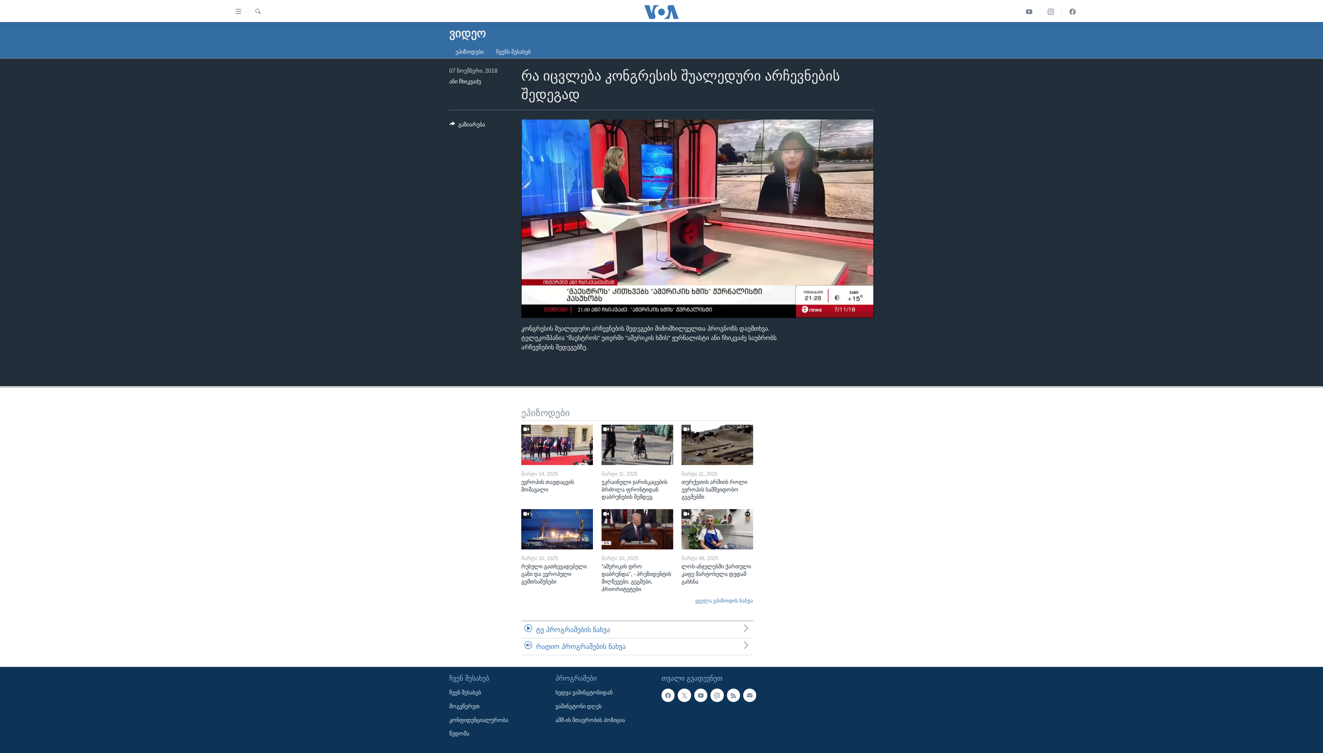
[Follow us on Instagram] (717, 695)
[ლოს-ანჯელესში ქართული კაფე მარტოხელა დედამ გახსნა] (717, 529)
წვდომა (459, 734)
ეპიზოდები (469, 52)
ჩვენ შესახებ (465, 693)
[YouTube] (1029, 12)
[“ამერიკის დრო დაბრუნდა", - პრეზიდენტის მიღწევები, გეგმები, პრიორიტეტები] (637, 529)
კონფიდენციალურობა (478, 720)
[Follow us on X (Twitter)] (684, 695)
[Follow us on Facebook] (668, 695)
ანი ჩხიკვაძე (465, 81)
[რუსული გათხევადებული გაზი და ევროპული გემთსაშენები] (557, 529)
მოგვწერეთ (464, 706)
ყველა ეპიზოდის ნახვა (724, 601)
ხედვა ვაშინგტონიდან (584, 693)
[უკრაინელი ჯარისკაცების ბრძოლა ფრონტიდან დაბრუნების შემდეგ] (637, 445)
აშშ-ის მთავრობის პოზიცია (590, 720)
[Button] (467, 126)
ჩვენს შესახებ (513, 52)
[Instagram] (1051, 12)
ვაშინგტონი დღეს (578, 706)
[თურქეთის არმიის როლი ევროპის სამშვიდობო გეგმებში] (717, 445)
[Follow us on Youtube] (700, 695)
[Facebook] (1072, 12)
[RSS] (733, 695)
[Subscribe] (749, 695)
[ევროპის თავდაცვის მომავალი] (557, 445)
